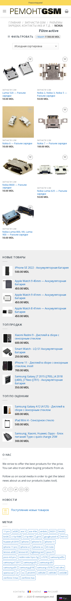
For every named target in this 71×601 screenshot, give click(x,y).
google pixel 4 (51, 536)
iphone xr (25, 546)
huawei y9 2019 (10, 541)
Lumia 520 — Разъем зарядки (14, 94)
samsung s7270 (44, 567)
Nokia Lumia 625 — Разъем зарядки (52, 192)
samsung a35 (46, 562)
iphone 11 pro (10, 546)
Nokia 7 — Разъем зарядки (52, 143)
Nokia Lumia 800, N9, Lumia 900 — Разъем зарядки (17, 233)
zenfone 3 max (10, 577)
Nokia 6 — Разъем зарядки (17, 143)
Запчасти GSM (35, 22)
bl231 (52, 531)
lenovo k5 (23, 552)
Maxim (49, 36)
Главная (15, 22)
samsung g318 (27, 567)
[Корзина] (67, 11)
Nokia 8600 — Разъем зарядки (14, 186)
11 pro (6, 531)
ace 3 (23, 531)
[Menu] (4, 11)
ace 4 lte (33, 531)
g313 (38, 536)
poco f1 (50, 552)
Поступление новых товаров (30, 510)
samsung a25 (30, 562)
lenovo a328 (9, 552)
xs (23, 572)
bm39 (61, 531)
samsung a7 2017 (11, 562)
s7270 (44, 557)
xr (18, 572)
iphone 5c (37, 541)
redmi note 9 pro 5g (28, 557)
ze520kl (63, 572)
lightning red (37, 552)
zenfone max (28, 577)
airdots (43, 531)
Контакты (19, 591)
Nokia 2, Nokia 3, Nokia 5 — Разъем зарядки (52, 94)
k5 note (50, 546)
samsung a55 (10, 567)
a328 (15, 531)
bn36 (5, 536)
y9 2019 (31, 572)
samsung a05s (57, 557)
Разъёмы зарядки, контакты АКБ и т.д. (35, 24)
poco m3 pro (9, 557)
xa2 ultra (59, 567)
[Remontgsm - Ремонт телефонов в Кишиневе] (35, 11)
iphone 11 (50, 541)
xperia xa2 (8, 572)
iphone (25, 541)
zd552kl (41, 572)
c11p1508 (16, 536)
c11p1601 (28, 536)
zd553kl (52, 572)
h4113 (64, 536)
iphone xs (38, 546)
